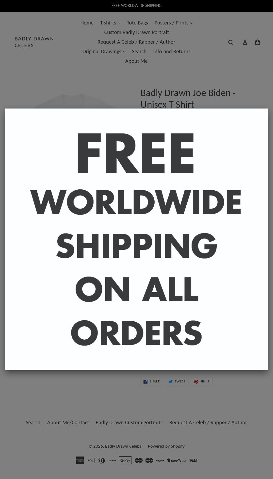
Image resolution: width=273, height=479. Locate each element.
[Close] (267, 108)
